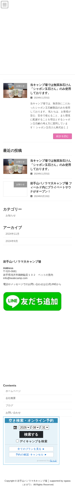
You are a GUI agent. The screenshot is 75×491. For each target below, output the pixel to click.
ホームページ (13, 390)
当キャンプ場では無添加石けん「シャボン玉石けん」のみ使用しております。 (50, 89)
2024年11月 (12, 233)
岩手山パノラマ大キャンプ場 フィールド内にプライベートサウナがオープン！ (51, 187)
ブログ (9, 405)
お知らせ (11, 215)
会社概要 (11, 398)
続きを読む (62, 136)
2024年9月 (12, 241)
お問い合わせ (13, 412)
